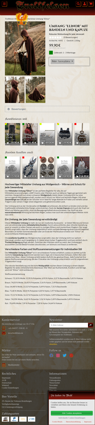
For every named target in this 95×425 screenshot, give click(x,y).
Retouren (53, 388)
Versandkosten (55, 378)
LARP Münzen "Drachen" (46, 171)
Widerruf (5, 385)
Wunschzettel (54, 383)
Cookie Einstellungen (10, 388)
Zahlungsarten (54, 380)
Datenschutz (7, 383)
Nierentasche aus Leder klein (64, 139)
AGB (4, 380)
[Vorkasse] (23, 419)
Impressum (6, 378)
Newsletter (53, 385)
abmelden (53, 344)
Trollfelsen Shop (12, 19)
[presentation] (8, 134)
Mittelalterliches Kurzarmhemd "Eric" (29, 139)
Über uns (53, 390)
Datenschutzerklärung (73, 422)
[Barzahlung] (5, 419)
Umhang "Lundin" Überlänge (81, 171)
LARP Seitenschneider (29, 171)
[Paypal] (14, 419)
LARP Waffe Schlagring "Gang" (64, 172)
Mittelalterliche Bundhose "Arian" (12, 139)
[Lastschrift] (31, 419)
